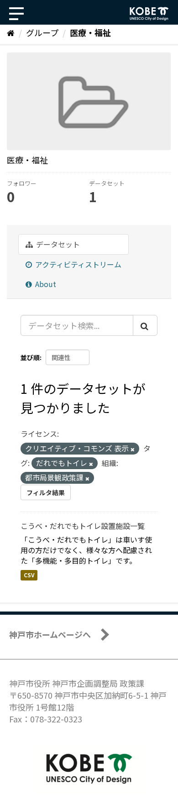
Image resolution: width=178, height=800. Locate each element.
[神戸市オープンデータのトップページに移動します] (149, 14)
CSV (29, 575)
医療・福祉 (90, 32)
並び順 (30, 357)
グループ (42, 32)
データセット (57, 244)
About (44, 283)
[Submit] (145, 325)
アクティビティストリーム (77, 264)
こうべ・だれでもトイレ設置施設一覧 (83, 525)
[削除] (133, 449)
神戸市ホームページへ (50, 634)
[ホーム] (11, 32)
